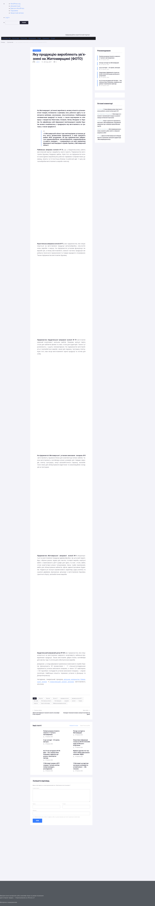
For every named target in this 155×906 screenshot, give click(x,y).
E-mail (64, 804)
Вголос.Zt (55, 698)
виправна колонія (65, 698)
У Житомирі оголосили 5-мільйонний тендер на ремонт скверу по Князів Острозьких (109, 115)
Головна (3, 42)
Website (34, 810)
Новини (80, 700)
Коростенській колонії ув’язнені (61, 682)
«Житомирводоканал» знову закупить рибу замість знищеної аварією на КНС (109, 130)
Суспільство (10, 42)
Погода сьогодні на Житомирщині (109, 62)
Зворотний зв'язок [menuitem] (17, 13)
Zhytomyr (48, 698)
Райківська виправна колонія (59, 703)
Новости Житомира (45, 703)
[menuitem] (80, 22)
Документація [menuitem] (15, 6)
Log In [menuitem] (7, 17)
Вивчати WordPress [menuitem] (17, 8)
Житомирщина (57, 700)
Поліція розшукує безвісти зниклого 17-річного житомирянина (51, 732)
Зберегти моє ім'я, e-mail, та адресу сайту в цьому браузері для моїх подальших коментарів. (57, 817)
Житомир (36, 700)
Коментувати (36, 788)
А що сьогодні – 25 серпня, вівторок (109, 67)
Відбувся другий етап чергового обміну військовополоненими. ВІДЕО (81, 752)
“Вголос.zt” (31, 898)
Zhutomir (41, 698)
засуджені (66, 700)
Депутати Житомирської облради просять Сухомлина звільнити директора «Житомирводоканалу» (109, 137)
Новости (36, 703)
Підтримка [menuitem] (14, 10)
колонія (73, 700)
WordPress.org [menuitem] (15, 4)
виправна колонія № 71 (77, 698)
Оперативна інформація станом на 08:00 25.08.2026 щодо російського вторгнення (109, 74)
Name (34, 804)
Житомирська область (46, 700)
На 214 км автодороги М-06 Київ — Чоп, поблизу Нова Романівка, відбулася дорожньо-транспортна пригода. (51, 754)
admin (38, 62)
